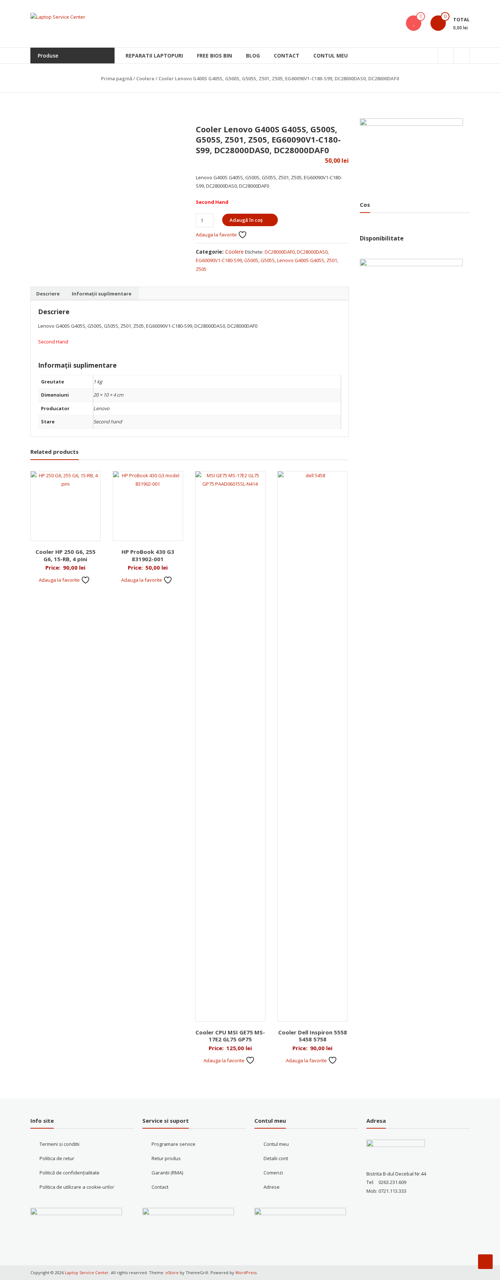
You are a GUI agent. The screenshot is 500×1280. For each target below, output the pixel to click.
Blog (253, 55)
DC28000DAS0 (312, 252)
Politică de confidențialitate (70, 1172)
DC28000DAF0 (280, 252)
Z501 (332, 260)
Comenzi (273, 1172)
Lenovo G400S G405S (300, 260)
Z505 (201, 269)
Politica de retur (57, 1158)
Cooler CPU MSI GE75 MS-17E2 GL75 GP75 (230, 1036)
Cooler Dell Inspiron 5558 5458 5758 (312, 1036)
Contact (286, 55)
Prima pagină (116, 78)
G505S (268, 260)
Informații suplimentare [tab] (101, 293)
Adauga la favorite (217, 234)
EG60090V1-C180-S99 (219, 260)
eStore (172, 1272)
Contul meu (330, 55)
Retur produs (166, 1158)
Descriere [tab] (48, 293)
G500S (251, 260)
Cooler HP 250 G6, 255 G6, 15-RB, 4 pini (66, 555)
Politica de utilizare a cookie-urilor (77, 1187)
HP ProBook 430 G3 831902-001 (148, 555)
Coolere (145, 78)
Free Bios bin (214, 55)
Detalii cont (276, 1158)
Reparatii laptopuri (154, 55)
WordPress (246, 1272)
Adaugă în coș (246, 220)
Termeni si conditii (59, 1144)
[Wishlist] (413, 23)
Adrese (272, 1187)
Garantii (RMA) (167, 1172)
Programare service (173, 1144)
